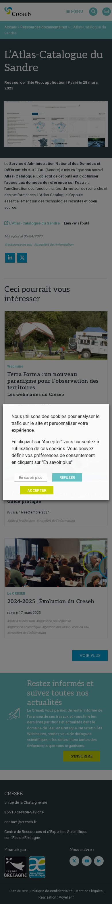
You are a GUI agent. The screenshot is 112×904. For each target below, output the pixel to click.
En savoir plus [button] (30, 477)
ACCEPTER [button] (36, 490)
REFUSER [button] (67, 477)
